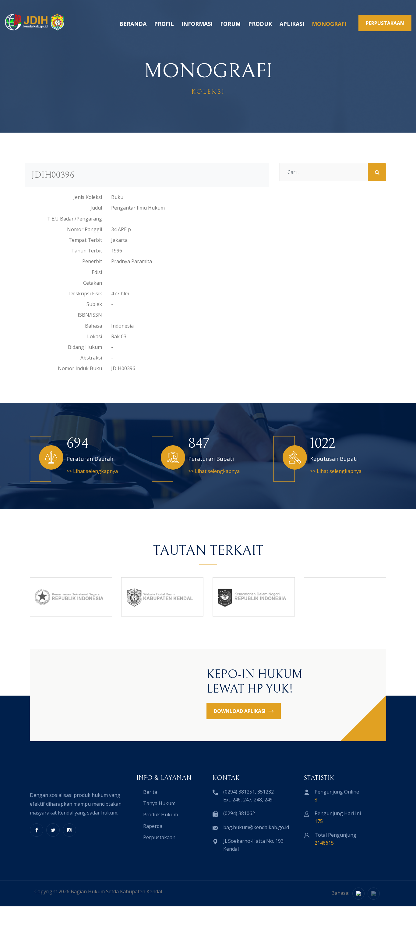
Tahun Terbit (86, 250)
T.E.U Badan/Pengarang (74, 218)
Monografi (329, 23)
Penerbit (92, 261)
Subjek (94, 304)
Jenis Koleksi (87, 197)
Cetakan (92, 283)
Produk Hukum (160, 814)
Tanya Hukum (159, 803)
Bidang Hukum (85, 347)
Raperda (152, 826)
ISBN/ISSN (90, 314)
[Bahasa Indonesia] (358, 894)
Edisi (97, 272)
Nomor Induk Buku (80, 368)
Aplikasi (292, 23)
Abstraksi (91, 357)
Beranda (132, 23)
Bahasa (93, 325)
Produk (260, 23)
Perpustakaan (159, 837)
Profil (164, 23)
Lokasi (94, 336)
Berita (150, 792)
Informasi (197, 23)
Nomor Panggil (84, 229)
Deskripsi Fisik (85, 293)
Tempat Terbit (85, 240)
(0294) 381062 (239, 813)
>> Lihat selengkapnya (92, 471)
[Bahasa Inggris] (374, 894)
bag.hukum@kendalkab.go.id (256, 827)
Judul (96, 207)
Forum (230, 23)
